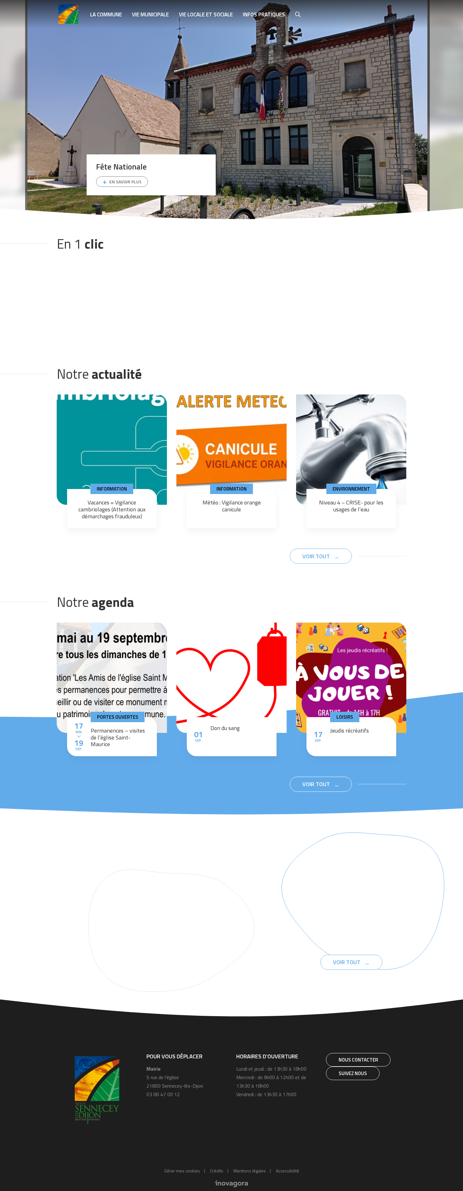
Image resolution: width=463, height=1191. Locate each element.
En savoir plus (125, 181)
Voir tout (316, 556)
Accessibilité (287, 1170)
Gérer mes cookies (182, 1170)
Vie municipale (150, 14)
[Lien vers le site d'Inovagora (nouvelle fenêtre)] (231, 1183)
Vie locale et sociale (206, 14)
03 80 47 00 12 (163, 1094)
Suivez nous (353, 1073)
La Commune (106, 14)
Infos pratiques (264, 14)
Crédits (216, 1170)
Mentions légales (249, 1170)
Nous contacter (358, 1059)
